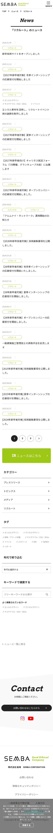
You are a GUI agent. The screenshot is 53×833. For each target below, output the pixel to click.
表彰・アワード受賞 (12, 537)
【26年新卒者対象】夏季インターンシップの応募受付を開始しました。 (25, 294)
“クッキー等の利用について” (34, 811)
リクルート (12, 48)
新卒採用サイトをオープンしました (21, 53)
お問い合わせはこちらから (26, 707)
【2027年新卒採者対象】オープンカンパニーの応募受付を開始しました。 (26, 192)
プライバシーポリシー (26, 794)
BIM (35, 541)
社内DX (46, 541)
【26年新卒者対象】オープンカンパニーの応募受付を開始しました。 (25, 319)
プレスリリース (12, 482)
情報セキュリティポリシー (27, 786)
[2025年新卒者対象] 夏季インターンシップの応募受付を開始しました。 (26, 396)
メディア (8, 499)
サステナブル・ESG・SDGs (15, 103)
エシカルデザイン (12, 100)
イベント (36, 103)
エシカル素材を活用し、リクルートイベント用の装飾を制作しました (25, 111)
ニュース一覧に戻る (14, 644)
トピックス (12, 210)
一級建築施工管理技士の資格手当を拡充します (25, 345)
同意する (26, 825)
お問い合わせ (26, 777)
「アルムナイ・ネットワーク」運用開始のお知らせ (25, 217)
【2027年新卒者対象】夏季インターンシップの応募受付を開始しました (26, 137)
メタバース (22, 541)
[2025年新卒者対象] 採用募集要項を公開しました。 (26, 370)
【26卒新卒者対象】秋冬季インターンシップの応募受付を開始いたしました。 (25, 268)
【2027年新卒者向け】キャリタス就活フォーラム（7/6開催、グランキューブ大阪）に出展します (26, 165)
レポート (8, 546)
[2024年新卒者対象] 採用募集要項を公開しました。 (26, 421)
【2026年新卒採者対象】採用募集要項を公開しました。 (26, 243)
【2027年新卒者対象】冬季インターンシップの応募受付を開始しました (26, 77)
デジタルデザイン (32, 532)
